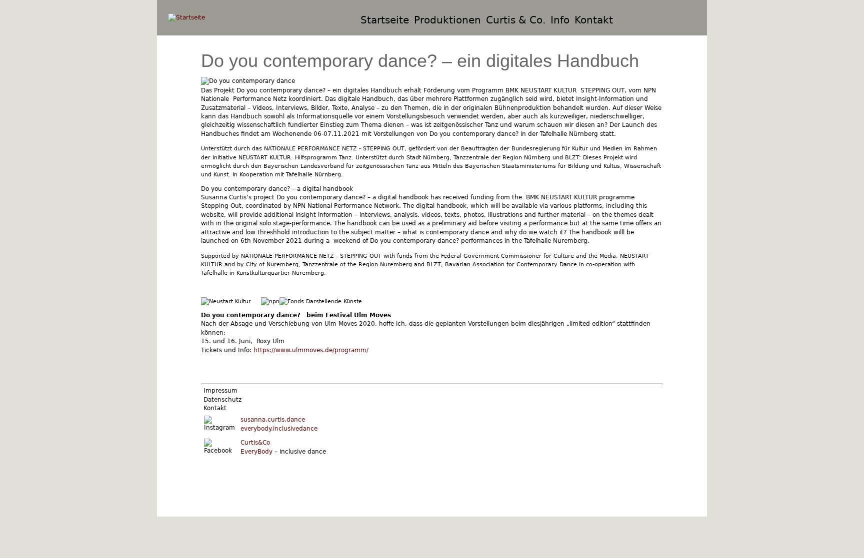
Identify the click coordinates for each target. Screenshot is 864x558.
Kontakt (593, 20)
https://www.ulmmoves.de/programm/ (311, 350)
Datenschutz (223, 399)
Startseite (384, 20)
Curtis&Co (255, 442)
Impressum (221, 390)
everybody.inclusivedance (279, 428)
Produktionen (447, 20)
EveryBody (256, 451)
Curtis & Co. (516, 20)
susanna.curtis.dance (272, 419)
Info (560, 20)
